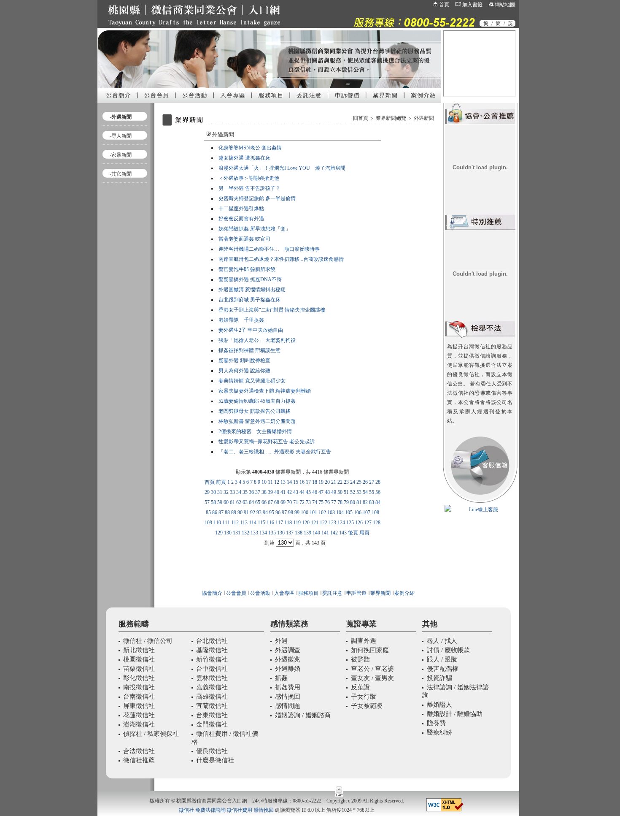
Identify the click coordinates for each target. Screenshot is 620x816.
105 (349, 512)
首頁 (444, 5)
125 (350, 523)
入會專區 (284, 593)
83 (371, 502)
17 (308, 482)
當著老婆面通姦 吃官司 (244, 239)
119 (297, 523)
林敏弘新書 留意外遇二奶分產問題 (257, 421)
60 (226, 502)
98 (290, 512)
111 (226, 523)
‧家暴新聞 (121, 155)
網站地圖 (505, 5)
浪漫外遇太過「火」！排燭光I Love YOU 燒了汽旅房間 (281, 168)
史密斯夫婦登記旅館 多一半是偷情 (257, 198)
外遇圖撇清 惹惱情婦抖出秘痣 (252, 290)
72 (302, 502)
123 (332, 523)
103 (331, 512)
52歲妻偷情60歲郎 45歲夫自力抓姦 (257, 401)
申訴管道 (356, 593)
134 (263, 533)
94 (265, 512)
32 (226, 492)
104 (340, 512)
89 (233, 512)
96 (277, 512)
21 (333, 482)
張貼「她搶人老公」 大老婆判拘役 (257, 340)
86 (214, 512)
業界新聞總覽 (391, 118)
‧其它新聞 (121, 174)
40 (276, 492)
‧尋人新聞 (121, 136)
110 (217, 523)
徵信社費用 (239, 810)
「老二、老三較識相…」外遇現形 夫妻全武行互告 (274, 452)
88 (227, 512)
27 (371, 482)
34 (238, 492)
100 (304, 512)
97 (284, 512)
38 (264, 492)
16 (302, 482)
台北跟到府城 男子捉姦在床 (249, 300)
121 (314, 523)
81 (358, 502)
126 (359, 523)
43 (295, 492)
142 (334, 533)
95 (271, 512)
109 (208, 523)
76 (327, 502)
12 (276, 482)
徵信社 (186, 810)
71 (295, 502)
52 (352, 492)
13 (283, 482)
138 (298, 533)
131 (236, 533)
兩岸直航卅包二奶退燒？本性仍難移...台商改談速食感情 (281, 259)
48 (327, 492)
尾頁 (364, 533)
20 (327, 482)
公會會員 (235, 593)
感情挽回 (263, 810)
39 (270, 492)
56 (377, 492)
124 (341, 523)
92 (252, 512)
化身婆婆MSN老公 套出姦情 (250, 148)
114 (252, 523)
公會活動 (260, 593)
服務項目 (308, 593)
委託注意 (331, 593)
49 (333, 492)
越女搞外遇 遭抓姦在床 (244, 158)
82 (365, 502)
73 (308, 502)
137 (290, 533)
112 (235, 523)
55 (371, 492)
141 (325, 533)
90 (240, 512)
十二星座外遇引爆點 (241, 208)
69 (283, 502)
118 (288, 523)
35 (245, 492)
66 (264, 502)
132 (245, 533)
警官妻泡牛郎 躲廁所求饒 (246, 269)
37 (257, 492)
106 (357, 512)
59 (219, 502)
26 (365, 482)
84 (377, 502)
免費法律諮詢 (210, 810)
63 (245, 502)
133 (254, 533)
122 (323, 523)
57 (207, 502)
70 (289, 502)
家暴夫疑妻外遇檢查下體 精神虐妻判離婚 (264, 391)
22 (339, 482)
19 (320, 482)
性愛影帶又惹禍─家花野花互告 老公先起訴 (266, 442)
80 (352, 502)
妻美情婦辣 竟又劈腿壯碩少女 (252, 381)
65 (257, 502)
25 (358, 482)
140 (316, 533)
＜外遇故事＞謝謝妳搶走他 (248, 178)
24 (352, 482)
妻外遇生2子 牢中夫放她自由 (250, 330)
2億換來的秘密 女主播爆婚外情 (255, 431)
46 (314, 492)
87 (221, 512)
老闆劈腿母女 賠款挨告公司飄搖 (254, 411)
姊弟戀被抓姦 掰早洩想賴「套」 (254, 229)
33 (232, 492)
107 (366, 512)
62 (238, 502)
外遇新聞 (424, 118)
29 (207, 492)
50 (339, 492)
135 (272, 533)
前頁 (221, 482)
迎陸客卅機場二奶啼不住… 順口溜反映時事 (269, 249)
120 (306, 523)
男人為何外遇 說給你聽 (244, 371)
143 (343, 533)
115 (261, 523)
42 (289, 492)
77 (333, 502)
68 (276, 502)
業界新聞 (380, 593)
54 (365, 492)
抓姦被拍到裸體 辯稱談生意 (249, 350)
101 (313, 512)
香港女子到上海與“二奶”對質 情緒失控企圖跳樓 (271, 310)
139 (307, 533)
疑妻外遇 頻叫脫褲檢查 (244, 360)
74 (314, 502)
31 (219, 492)
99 (296, 512)
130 (228, 533)
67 (270, 502)
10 (264, 482)
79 (346, 502)
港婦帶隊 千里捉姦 (241, 320)
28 (377, 482)
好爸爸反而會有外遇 (241, 219)
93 (258, 512)
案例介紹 (404, 593)
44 (302, 492)
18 (314, 482)
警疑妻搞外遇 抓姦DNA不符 (250, 279)
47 (320, 492)
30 (213, 492)
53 (358, 492)
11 (270, 482)
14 (289, 482)
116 (270, 523)
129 (219, 533)
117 (279, 523)
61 (232, 502)
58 (213, 502)
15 (295, 482)
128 (376, 523)
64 (251, 502)
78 (339, 502)
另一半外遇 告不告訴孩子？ (249, 188)
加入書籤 (472, 5)
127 (368, 523)
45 (308, 492)
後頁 (353, 533)
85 (208, 512)
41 (283, 492)
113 (244, 523)
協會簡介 (212, 593)
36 (251, 492)
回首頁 (360, 118)
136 (281, 533)
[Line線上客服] (480, 509)
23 (346, 482)
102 (322, 512)
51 (346, 492)
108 (375, 512)
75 (320, 502)
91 (246, 512)
